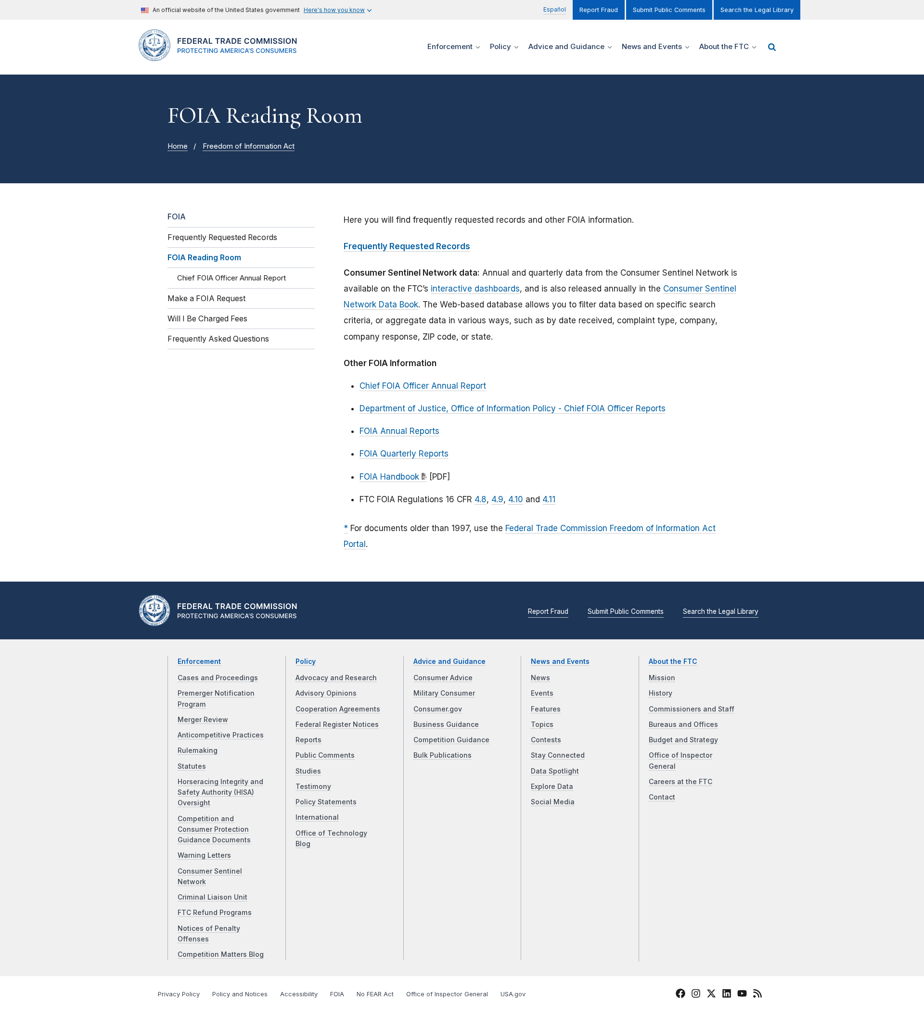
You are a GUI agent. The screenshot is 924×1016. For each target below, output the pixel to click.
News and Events (560, 661)
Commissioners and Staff (691, 709)
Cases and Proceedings (218, 678)
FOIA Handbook (389, 477)
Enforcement (199, 661)
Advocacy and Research (336, 678)
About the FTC (673, 661)
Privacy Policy (179, 994)
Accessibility (299, 994)
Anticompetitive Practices (221, 735)
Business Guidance (446, 724)
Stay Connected (558, 755)
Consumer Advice (443, 678)
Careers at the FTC (680, 782)
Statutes (192, 766)
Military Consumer (444, 693)
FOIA (176, 216)
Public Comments (325, 755)
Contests (546, 740)
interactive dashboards (475, 288)
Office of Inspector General (447, 994)
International (317, 817)
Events (542, 693)
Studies (308, 771)
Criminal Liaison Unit (212, 897)
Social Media (553, 802)
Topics (542, 724)
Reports (308, 740)
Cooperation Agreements (337, 709)
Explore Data (552, 786)
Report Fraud (598, 9)
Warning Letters (204, 855)
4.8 (481, 499)
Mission (662, 678)
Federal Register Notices (337, 724)
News (540, 678)
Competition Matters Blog (221, 954)
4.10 (515, 499)
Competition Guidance (451, 740)
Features (546, 709)
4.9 (497, 499)
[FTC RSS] (757, 995)
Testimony (313, 786)
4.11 (548, 499)
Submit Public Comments (669, 9)
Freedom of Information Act (249, 146)
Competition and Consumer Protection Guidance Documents (214, 829)
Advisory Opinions (326, 693)
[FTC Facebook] (680, 995)
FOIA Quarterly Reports (404, 453)
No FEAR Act (375, 994)
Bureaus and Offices (683, 724)
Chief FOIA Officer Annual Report (422, 386)
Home (177, 146)
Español (554, 9)
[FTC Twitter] (711, 993)
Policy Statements (326, 802)
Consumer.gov (437, 709)
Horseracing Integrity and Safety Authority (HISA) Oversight (220, 792)
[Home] (222, 55)
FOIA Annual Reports (399, 431)
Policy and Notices (240, 994)
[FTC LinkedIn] (727, 995)
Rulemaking (198, 750)
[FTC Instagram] (696, 995)
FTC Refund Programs (215, 912)
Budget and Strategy (683, 740)
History (660, 693)
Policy (305, 661)
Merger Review (203, 720)
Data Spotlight (555, 771)
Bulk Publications (442, 755)
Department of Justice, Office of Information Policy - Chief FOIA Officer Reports (512, 408)
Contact (662, 797)
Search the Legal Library (757, 9)
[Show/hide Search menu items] (772, 47)
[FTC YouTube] (742, 995)
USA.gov (513, 994)
